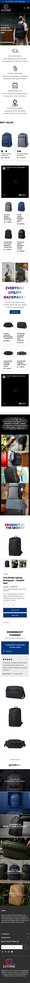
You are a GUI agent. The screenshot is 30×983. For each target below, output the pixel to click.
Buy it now (15, 615)
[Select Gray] (18, 151)
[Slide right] (24, 564)
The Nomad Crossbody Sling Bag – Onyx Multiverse (20, 337)
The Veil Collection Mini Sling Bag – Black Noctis (8, 336)
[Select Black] (6, 151)
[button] (24, 8)
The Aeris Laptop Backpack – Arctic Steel (22, 155)
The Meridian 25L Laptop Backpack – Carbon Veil (8, 244)
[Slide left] (6, 564)
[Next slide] (6, 127)
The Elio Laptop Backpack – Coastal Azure (6, 155)
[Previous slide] (2, 127)
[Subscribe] (25, 947)
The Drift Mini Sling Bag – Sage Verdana (21, 362)
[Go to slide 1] (13, 43)
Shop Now (15, 312)
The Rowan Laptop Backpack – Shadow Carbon (21, 245)
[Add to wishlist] (11, 133)
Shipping (14, 589)
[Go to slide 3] (16, 43)
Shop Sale (22, 1)
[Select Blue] (2, 151)
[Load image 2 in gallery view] (14, 564)
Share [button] (7, 622)
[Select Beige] (4, 151)
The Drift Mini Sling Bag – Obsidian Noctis (8, 363)
